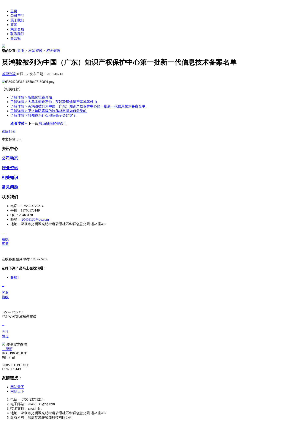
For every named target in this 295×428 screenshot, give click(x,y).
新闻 (13, 25)
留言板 (15, 38)
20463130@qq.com (35, 219)
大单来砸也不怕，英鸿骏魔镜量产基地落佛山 (53, 102)
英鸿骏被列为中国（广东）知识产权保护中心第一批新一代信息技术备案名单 (77, 106)
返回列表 (9, 74)
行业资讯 (10, 168)
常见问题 (10, 187)
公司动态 (10, 158)
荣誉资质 (17, 29)
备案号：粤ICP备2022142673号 (33, 422)
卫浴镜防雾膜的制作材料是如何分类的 (48, 111)
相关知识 (53, 50)
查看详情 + (19, 123)
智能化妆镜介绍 (31, 97)
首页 (13, 11)
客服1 (14, 277)
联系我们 (17, 34)
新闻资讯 (35, 50)
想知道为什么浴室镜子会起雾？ (43, 115)
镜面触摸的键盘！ (53, 123)
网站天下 (17, 387)
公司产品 (17, 15)
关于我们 (17, 20)
